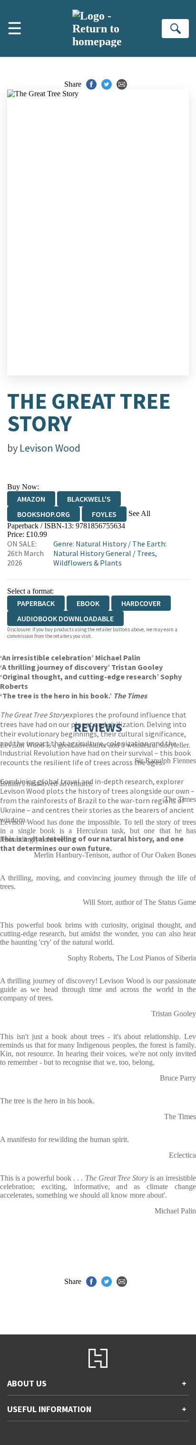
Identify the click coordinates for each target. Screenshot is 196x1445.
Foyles (104, 514)
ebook (88, 603)
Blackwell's (89, 499)
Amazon (31, 499)
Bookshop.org (43, 514)
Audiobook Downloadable (65, 618)
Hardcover (141, 603)
